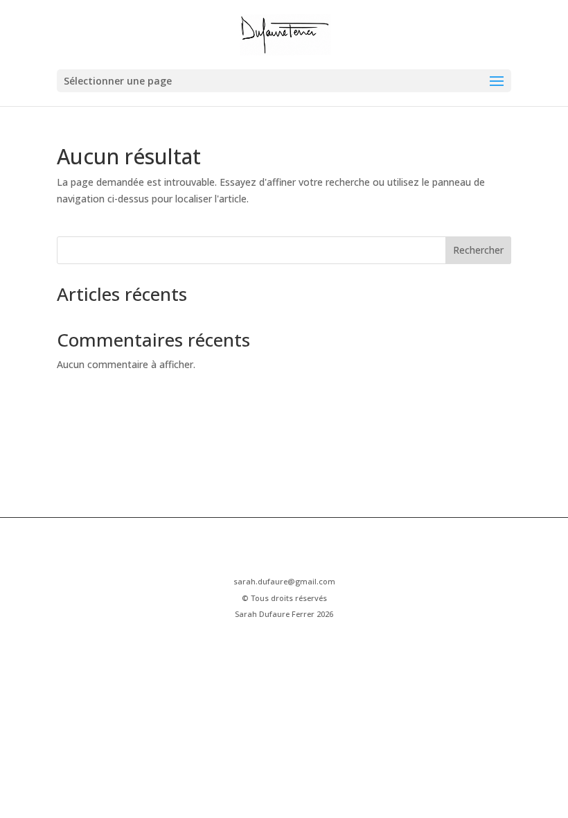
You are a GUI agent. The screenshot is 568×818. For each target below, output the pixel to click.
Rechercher (478, 249)
